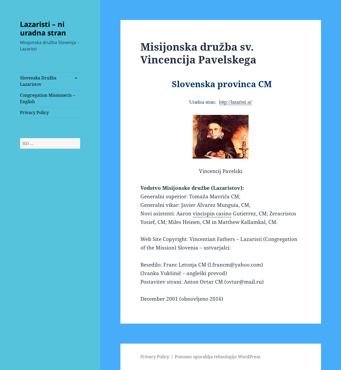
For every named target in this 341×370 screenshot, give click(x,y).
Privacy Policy (34, 112)
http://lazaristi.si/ (235, 102)
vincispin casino (212, 213)
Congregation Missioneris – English (47, 98)
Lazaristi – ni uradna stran (43, 28)
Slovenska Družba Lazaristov (38, 81)
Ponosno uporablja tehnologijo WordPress (217, 357)
